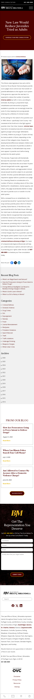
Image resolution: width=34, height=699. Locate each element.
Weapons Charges (8, 344)
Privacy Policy (17, 680)
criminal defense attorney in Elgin (13, 241)
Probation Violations (9, 330)
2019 (3, 383)
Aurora (29, 625)
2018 (3, 387)
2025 (3, 361)
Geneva (12, 628)
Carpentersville (26, 628)
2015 (3, 398)
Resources (17, 683)
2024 (3, 365)
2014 (3, 402)
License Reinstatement (9, 324)
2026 (3, 358)
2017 (3, 391)
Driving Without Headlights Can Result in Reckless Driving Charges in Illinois (15, 288)
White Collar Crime (8, 347)
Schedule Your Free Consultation (17, 37)
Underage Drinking (8, 341)
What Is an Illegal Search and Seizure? (14, 279)
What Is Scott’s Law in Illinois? (12, 292)
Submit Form (17, 574)
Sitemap (17, 687)
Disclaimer (17, 676)
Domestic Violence (8, 308)
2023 (3, 369)
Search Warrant (7, 333)
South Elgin (22, 625)
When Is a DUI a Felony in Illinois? (13, 294)
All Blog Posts (17, 493)
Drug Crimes (6, 310)
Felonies (5, 319)
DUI (3, 313)
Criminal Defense (21, 56)
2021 (3, 376)
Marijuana (5, 327)
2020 (3, 380)
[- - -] (31, 7)
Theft (4, 336)
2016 (3, 394)
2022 (3, 372)
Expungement (7, 316)
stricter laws (28, 126)
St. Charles (5, 628)
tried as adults (6, 100)
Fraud (4, 322)
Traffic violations (7, 338)
